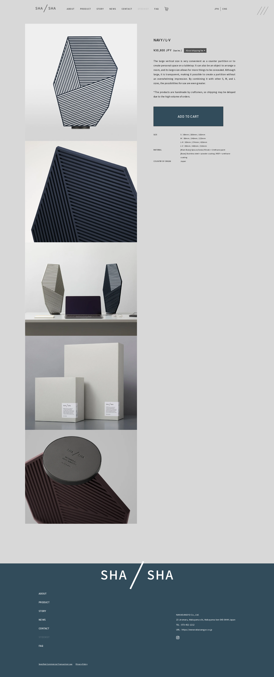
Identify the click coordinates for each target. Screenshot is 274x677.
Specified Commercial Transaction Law (55, 664)
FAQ (156, 9)
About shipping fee (194, 50)
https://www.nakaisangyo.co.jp (197, 629)
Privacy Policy (82, 664)
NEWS (112, 9)
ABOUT (71, 9)
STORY (100, 9)
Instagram (178, 637)
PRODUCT (85, 9)
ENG (224, 9)
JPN (217, 9)
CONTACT (127, 9)
